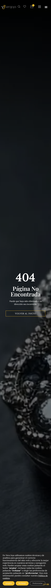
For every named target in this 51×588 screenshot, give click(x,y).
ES (47, 584)
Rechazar (22, 583)
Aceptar (9, 583)
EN (44, 584)
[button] (46, 7)
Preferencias (37, 583)
